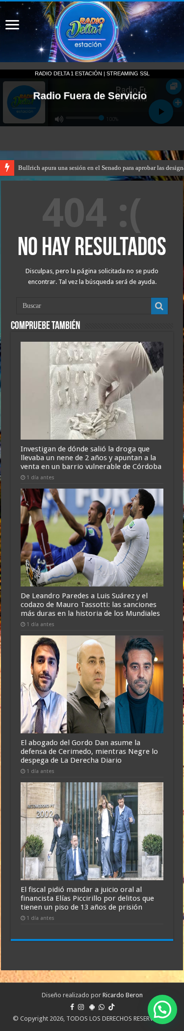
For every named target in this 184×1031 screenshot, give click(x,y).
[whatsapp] (101, 1007)
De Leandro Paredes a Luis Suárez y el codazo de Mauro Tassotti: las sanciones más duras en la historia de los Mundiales (90, 604)
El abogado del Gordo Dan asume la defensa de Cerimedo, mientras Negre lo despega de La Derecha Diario (89, 751)
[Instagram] (81, 1007)
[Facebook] (72, 1007)
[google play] (92, 1007)
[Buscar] (159, 306)
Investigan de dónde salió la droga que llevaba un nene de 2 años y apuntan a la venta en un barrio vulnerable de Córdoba (91, 458)
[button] (162, 1009)
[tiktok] (111, 1007)
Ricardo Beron (123, 995)
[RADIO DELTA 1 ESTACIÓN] (92, 31)
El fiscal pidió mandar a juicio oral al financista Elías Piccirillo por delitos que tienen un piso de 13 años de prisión (87, 898)
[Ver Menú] (12, 26)
